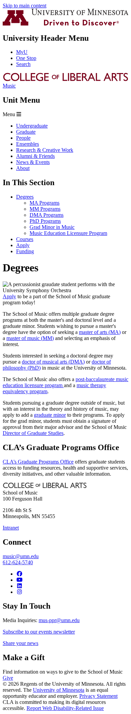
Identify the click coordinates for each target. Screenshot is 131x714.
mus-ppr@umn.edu (59, 620)
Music (9, 86)
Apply (9, 296)
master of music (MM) (30, 338)
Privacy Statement (98, 696)
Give (8, 678)
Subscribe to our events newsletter (39, 632)
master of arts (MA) (100, 332)
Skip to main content (24, 5)
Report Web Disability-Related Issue (65, 708)
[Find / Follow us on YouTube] (19, 580)
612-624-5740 (18, 562)
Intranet (11, 528)
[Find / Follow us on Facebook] (19, 574)
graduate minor (50, 415)
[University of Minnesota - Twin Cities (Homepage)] (65, 24)
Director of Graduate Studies (33, 433)
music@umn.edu (21, 556)
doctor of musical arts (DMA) (53, 362)
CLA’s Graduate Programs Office (38, 462)
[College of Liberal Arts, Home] (65, 79)
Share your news (20, 643)
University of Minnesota (58, 690)
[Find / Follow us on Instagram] (19, 592)
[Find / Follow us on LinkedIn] (19, 586)
